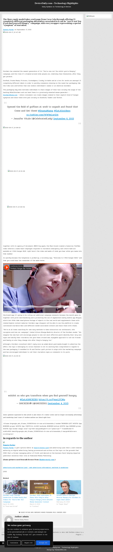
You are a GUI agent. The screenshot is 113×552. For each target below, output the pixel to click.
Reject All (28, 543)
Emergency (37, 512)
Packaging (49, 512)
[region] (28, 535)
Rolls (54, 512)
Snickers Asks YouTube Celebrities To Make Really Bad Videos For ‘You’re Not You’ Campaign (15, 498)
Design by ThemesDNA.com (56, 550)
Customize (14, 543)
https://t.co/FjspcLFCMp (52, 399)
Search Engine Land (41, 448)
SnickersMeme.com (10, 95)
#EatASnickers (62, 111)
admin (26, 516)
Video (64, 512)
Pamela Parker (8, 29)
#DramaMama (45, 111)
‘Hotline (27, 512)
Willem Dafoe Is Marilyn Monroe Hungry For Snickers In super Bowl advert (68, 497)
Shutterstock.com (46, 460)
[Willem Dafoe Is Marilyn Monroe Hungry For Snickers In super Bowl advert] (68, 487)
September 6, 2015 (63, 118)
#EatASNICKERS (29, 399)
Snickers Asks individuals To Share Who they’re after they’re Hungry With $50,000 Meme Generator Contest (41, 498)
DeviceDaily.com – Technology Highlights (56, 3)
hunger (43, 512)
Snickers (59, 512)
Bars (32, 512)
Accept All (43, 543)
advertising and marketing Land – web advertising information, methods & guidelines (35, 467)
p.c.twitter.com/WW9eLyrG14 (42, 114)
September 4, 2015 (58, 403)
